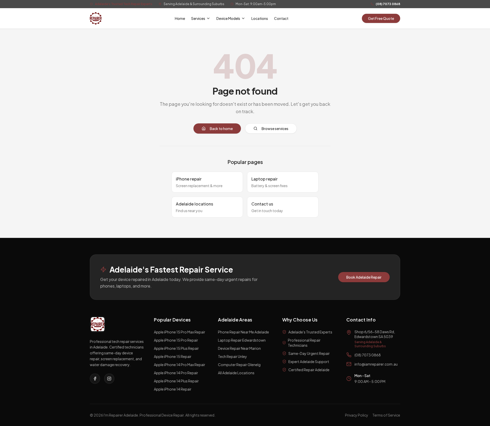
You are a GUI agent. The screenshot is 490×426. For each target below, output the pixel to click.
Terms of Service (386, 415)
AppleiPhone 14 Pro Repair (176, 372)
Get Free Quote (381, 18)
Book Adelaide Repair (364, 277)
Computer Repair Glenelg (239, 364)
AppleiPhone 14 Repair (172, 389)
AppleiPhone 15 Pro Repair (176, 340)
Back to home (221, 128)
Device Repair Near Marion (239, 348)
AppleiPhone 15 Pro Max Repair (179, 332)
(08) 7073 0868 (388, 4)
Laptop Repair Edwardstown (242, 340)
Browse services (275, 128)
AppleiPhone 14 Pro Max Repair (179, 364)
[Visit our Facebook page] (95, 378)
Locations (259, 18)
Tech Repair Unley (232, 356)
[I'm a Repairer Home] (96, 18)
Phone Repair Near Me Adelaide (243, 332)
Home (180, 18)
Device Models (228, 18)
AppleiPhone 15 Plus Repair (176, 348)
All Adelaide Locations (236, 372)
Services (198, 18)
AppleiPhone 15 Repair (172, 356)
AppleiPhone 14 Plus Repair (176, 381)
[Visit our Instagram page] (109, 378)
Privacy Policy (356, 415)
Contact (281, 18)
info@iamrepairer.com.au (376, 364)
